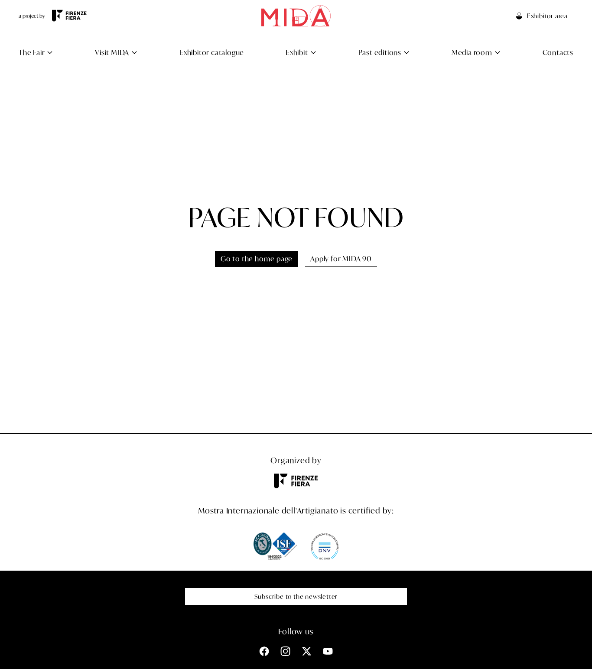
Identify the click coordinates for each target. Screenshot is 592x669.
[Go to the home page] (296, 15)
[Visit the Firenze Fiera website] (69, 16)
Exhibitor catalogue (211, 52)
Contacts (558, 52)
